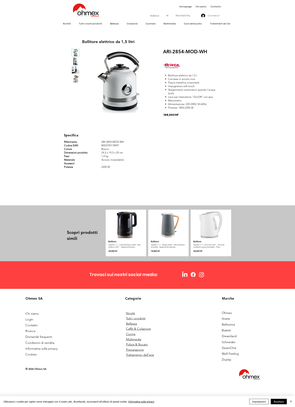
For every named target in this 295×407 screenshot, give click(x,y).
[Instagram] (201, 274)
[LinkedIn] (184, 274)
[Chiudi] (291, 401)
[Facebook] (193, 274)
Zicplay (226, 359)
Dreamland (229, 336)
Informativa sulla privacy (141, 401)
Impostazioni (259, 401)
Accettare (279, 401)
